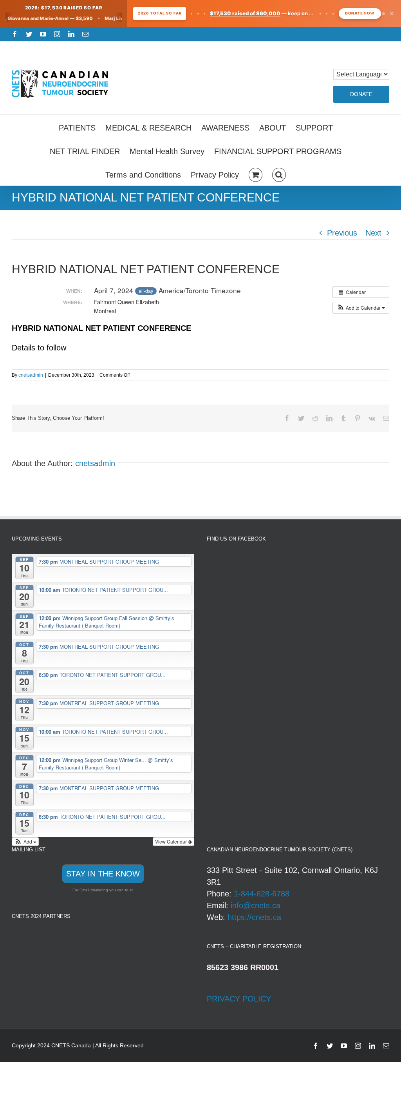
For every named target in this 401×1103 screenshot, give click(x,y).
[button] (279, 173)
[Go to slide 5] (383, 13)
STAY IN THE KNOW (103, 873)
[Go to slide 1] (359, 13)
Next (373, 233)
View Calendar (171, 841)
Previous (342, 233)
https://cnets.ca (254, 917)
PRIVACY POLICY (239, 998)
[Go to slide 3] (371, 13)
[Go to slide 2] (365, 13)
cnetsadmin (30, 375)
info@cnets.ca (255, 905)
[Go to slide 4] (377, 13)
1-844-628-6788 (261, 893)
